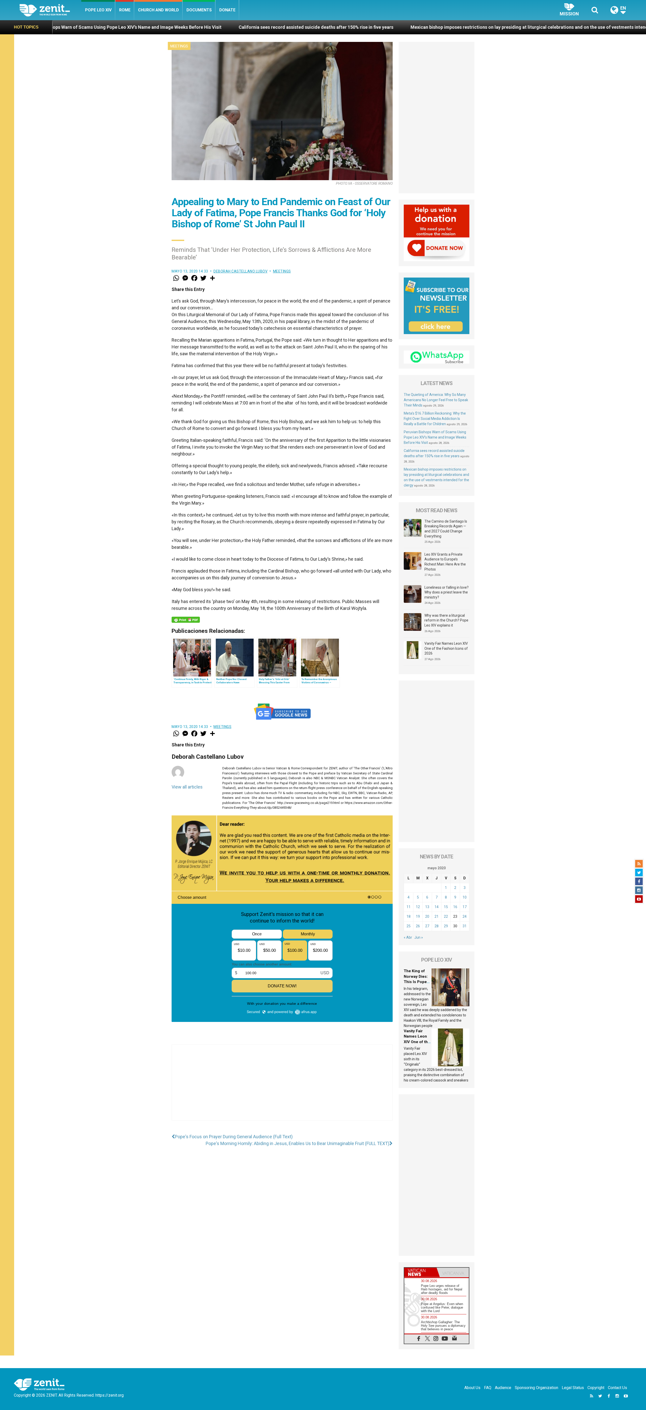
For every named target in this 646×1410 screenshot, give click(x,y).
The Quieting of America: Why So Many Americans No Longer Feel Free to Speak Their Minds (436, 400)
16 (455, 907)
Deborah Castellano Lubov (240, 271)
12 (418, 907)
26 (418, 926)
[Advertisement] (282, 1087)
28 (437, 926)
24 (465, 916)
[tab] (420, 1272)
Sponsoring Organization (536, 1387)
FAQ (487, 1387)
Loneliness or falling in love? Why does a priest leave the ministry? (446, 592)
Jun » (418, 937)
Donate (227, 10)
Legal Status (573, 1387)
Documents (199, 10)
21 (437, 916)
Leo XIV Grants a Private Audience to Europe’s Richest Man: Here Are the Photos (445, 561)
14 (437, 907)
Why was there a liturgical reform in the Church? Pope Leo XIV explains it (446, 620)
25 (409, 926)
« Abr (408, 937)
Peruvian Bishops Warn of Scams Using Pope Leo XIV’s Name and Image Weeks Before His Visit (435, 437)
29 (446, 926)
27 (427, 926)
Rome (124, 10)
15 (446, 907)
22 (446, 916)
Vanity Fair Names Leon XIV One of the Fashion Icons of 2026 (446, 648)
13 (427, 907)
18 (409, 916)
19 (418, 916)
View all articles (187, 787)
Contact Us (617, 1387)
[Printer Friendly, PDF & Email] (186, 620)
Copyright (595, 1387)
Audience (503, 1387)
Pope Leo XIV (98, 10)
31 (465, 926)
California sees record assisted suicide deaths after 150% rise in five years (173, 27)
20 (427, 916)
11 (409, 907)
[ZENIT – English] (50, 10)
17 (465, 907)
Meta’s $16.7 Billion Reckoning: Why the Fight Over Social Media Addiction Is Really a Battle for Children (435, 418)
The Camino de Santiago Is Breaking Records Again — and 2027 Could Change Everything (445, 528)
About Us (472, 1387)
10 (465, 897)
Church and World (158, 10)
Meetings (179, 46)
